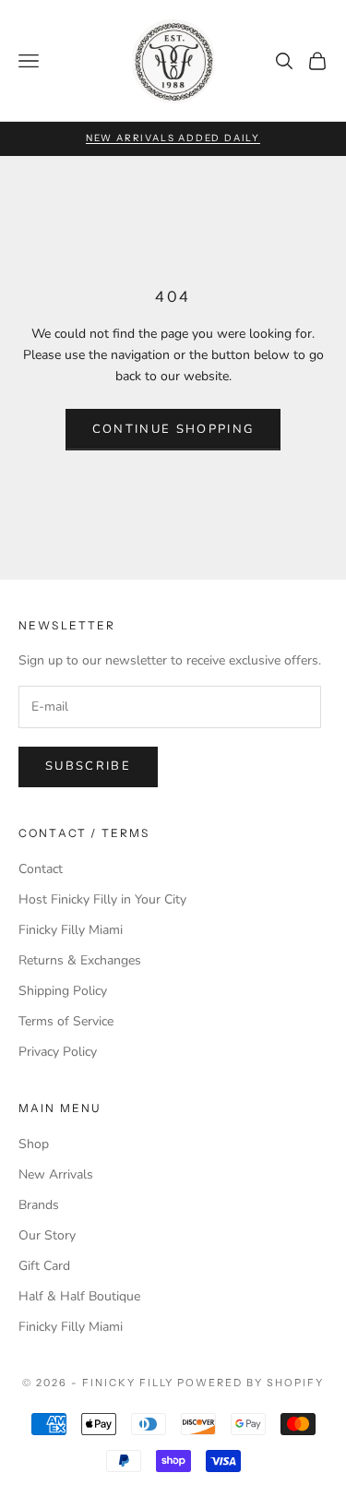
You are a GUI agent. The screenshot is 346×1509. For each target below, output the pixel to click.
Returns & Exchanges (79, 960)
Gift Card (44, 1266)
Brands (38, 1205)
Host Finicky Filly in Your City (102, 899)
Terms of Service (65, 1021)
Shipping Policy (62, 991)
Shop (33, 1144)
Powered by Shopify (250, 1382)
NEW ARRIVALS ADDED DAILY (173, 138)
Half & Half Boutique (79, 1296)
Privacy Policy (57, 1051)
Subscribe (88, 766)
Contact (40, 869)
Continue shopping (173, 429)
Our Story (47, 1235)
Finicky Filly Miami (70, 930)
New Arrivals (55, 1174)
